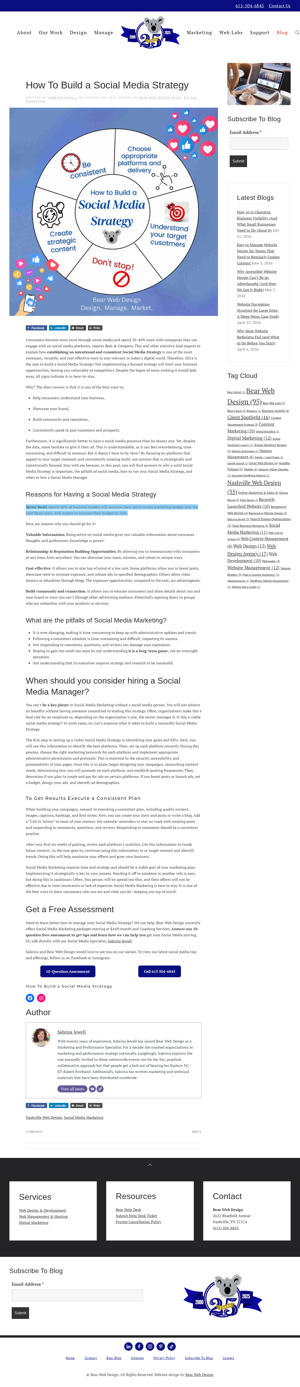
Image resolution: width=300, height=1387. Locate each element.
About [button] (24, 32)
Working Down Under (246, 587)
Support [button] (260, 32)
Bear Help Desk (128, 1209)
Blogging (254, 411)
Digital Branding (267, 431)
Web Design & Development (42, 1210)
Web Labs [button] (231, 32)
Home (70, 1358)
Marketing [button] (199, 32)
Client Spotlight (248, 417)
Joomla (250, 469)
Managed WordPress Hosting (250, 475)
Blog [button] (282, 32)
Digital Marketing (249, 438)
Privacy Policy (164, 1358)
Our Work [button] (51, 32)
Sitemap (137, 1358)
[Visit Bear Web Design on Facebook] (139, 1346)
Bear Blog (113, 1358)
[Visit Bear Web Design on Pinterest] (161, 1346)
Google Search (237, 463)
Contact (91, 1358)
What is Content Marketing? (260, 574)
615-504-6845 (250, 5)
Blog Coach (236, 411)
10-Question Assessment (68, 971)
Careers (228, 1358)
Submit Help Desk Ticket (136, 1215)
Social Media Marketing (83, 1117)
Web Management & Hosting (43, 1216)
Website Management (253, 568)
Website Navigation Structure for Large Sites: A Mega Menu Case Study (258, 310)
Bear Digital (236, 392)
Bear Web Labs (274, 403)
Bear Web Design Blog (160, 97)
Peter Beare (249, 500)
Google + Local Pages (269, 457)
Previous (35, 1131)
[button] (297, 32)
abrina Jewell (121, 941)
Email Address (246, 132)
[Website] (100, 1088)
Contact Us (280, 5)
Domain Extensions (245, 451)
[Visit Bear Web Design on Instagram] (150, 1346)
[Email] (92, 1088)
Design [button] (78, 32)
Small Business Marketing (250, 525)
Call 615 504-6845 (159, 971)
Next (195, 1131)
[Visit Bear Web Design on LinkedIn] (128, 1346)
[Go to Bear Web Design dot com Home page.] (222, 1295)
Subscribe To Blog (199, 1358)
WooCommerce (238, 580)
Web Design (249, 546)
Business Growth (275, 411)
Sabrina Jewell (63, 97)
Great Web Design (263, 463)
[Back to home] (150, 32)
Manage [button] (103, 32)
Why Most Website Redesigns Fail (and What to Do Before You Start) (258, 337)
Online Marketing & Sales (258, 492)
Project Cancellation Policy (138, 1221)
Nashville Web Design (44, 1117)
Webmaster (271, 561)
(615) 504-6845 (226, 1227)
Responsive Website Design (268, 513)
